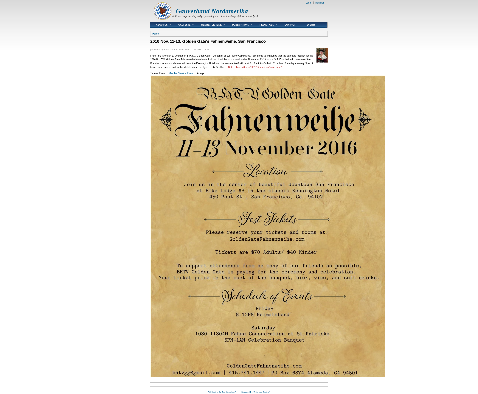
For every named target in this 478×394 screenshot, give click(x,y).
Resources (264, 24)
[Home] (162, 19)
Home (155, 33)
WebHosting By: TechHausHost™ (222, 392)
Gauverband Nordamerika (212, 11)
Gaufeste (181, 24)
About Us (159, 24)
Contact (290, 25)
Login (308, 2)
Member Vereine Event (181, 73)
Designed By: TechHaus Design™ (256, 392)
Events (311, 25)
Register (319, 2)
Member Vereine (208, 24)
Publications (238, 24)
